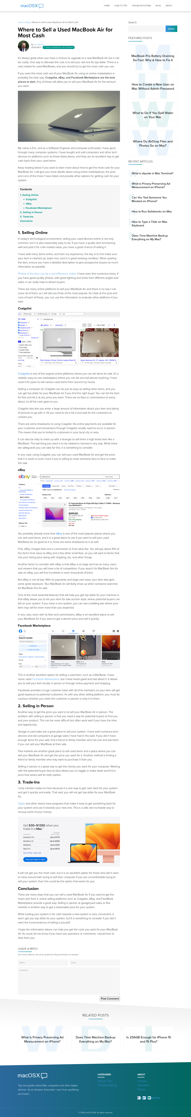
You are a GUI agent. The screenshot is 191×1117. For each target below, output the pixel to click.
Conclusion (26, 221)
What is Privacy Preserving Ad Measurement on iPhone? (151, 185)
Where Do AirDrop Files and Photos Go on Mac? (153, 143)
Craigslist (31, 199)
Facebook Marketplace (39, 208)
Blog (158, 5)
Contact (142, 1081)
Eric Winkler (39, 44)
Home (107, 5)
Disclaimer (143, 1085)
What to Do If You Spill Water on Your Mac (153, 114)
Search (132, 22)
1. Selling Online (29, 195)
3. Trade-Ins (26, 216)
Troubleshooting (141, 5)
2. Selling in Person (31, 212)
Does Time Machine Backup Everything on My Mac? (150, 237)
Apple (21, 803)
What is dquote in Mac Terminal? (152, 173)
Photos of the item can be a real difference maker (47, 273)
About (169, 5)
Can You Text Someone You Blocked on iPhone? (149, 199)
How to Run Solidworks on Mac (152, 211)
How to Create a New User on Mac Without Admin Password (153, 86)
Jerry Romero (68, 47)
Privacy (141, 1089)
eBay (28, 203)
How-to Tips (120, 5)
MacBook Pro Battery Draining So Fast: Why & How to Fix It (152, 57)
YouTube (155, 1097)
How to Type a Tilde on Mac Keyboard (149, 224)
